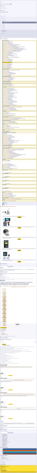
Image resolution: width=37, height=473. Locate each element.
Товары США (4, 184)
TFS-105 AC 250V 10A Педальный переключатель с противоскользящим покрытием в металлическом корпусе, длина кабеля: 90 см (18, 410)
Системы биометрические (6, 145)
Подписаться (10, 266)
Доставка (3, 25)
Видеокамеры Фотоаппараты (7, 83)
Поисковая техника (5, 68)
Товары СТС (4, 180)
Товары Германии (5, 173)
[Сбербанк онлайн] (5, 334)
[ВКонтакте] (0, 280)
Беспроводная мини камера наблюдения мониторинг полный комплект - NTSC (13, 216)
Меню (3, 33)
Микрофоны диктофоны (6, 120)
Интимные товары (5, 197)
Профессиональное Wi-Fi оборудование (9, 132)
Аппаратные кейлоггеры (6, 81)
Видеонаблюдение (5, 40)
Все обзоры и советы (3, 272)
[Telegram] (4, 280)
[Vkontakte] (2, 448)
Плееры (3, 129)
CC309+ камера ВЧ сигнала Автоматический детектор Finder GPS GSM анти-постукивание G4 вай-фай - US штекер (18, 226)
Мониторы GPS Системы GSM (7, 62)
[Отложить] (1, 377)
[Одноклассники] (1, 280)
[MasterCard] (4, 333)
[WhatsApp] (3, 280)
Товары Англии (4, 169)
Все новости (2, 268)
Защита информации (6, 105)
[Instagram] (2, 454)
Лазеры (3, 191)
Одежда (3, 199)
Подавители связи (5, 131)
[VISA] (3, 332)
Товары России (4, 177)
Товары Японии (5, 188)
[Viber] (2, 280)
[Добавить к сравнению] (1, 376)
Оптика (3, 123)
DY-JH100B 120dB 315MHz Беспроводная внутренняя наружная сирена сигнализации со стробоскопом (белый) (16, 367)
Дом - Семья (4, 86)
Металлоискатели (5, 116)
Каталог (3, 19)
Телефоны (4, 159)
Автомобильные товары (6, 76)
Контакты (3, 28)
